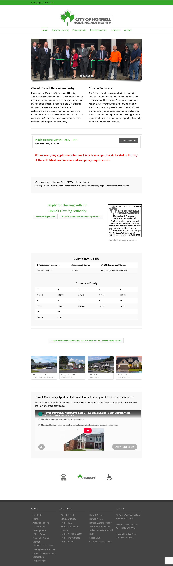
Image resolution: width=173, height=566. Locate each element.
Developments (79, 30)
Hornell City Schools (70, 538)
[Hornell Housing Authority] (86, 477)
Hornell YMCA (96, 519)
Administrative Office (43, 545)
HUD (91, 534)
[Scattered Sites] (129, 364)
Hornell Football (96, 515)
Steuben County (68, 519)
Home (45, 30)
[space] (40, 478)
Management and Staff (44, 549)
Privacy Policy (39, 561)
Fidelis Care (94, 538)
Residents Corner (98, 30)
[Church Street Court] (44, 364)
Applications (39, 526)
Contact (127, 30)
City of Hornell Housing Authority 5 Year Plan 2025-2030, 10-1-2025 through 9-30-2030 (86, 341)
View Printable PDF (128, 140)
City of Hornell (67, 515)
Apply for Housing (60, 30)
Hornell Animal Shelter (71, 534)
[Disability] (109, 478)
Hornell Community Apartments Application (80, 217)
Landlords (115, 30)
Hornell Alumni (67, 542)
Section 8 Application (45, 217)
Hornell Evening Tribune (100, 523)
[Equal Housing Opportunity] (63, 478)
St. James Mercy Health (100, 542)
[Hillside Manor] (101, 364)
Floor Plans (39, 534)
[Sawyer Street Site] (72, 364)
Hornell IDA (66, 523)
